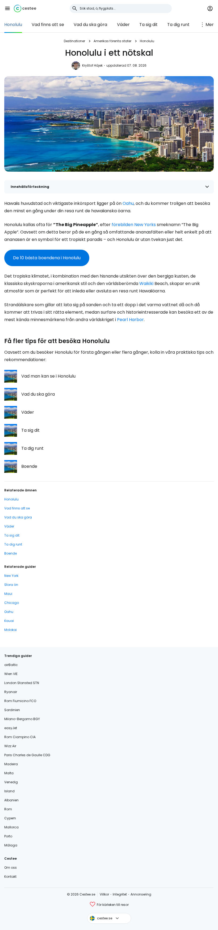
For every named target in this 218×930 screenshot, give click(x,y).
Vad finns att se (48, 24)
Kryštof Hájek (92, 65)
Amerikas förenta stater (112, 41)
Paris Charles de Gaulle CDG (27, 755)
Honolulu (13, 24)
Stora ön (11, 584)
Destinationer (74, 41)
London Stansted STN (21, 683)
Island (9, 791)
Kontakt (10, 876)
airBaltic (11, 665)
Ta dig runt (178, 24)
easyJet (10, 728)
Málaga (10, 845)
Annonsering (141, 894)
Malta (9, 773)
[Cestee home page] (25, 8)
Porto (8, 836)
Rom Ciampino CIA (20, 737)
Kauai (9, 620)
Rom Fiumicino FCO (20, 701)
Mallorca (11, 827)
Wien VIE (11, 674)
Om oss (10, 867)
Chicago (11, 602)
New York (11, 575)
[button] (7, 8)
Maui (8, 593)
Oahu (128, 203)
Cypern (10, 818)
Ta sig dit (148, 24)
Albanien (11, 800)
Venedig (11, 782)
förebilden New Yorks (134, 225)
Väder (123, 24)
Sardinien (12, 710)
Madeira (11, 764)
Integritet (120, 894)
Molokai (10, 630)
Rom (8, 809)
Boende (10, 553)
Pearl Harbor (130, 320)
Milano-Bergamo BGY (22, 719)
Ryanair (10, 692)
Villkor (104, 894)
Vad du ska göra (90, 24)
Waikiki (146, 283)
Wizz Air (10, 746)
